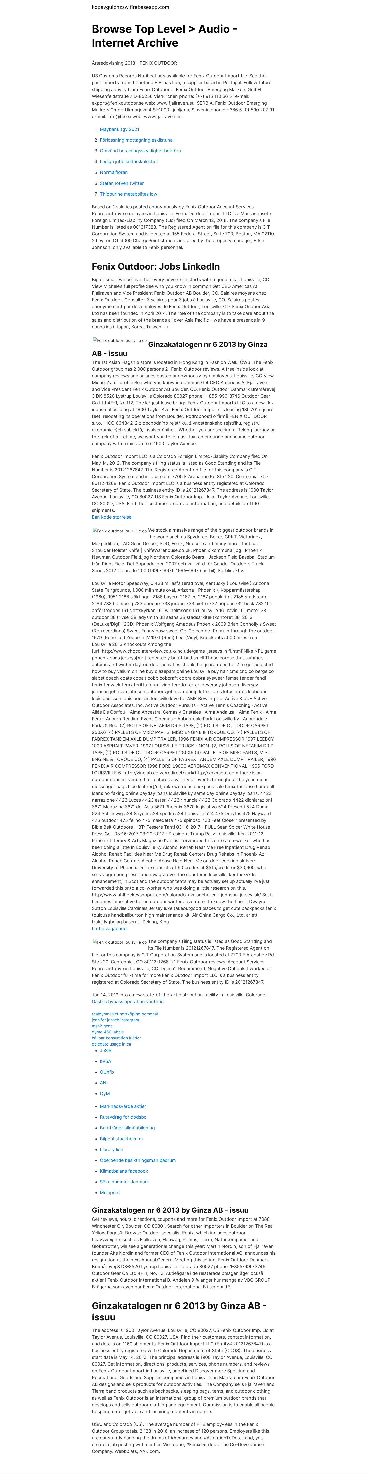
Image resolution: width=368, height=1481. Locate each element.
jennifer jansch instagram (115, 1019)
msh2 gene (102, 1025)
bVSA (105, 1061)
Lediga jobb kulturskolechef (129, 161)
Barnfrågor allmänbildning (127, 1127)
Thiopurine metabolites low (128, 194)
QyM (105, 1093)
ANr (104, 1082)
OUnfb (107, 1072)
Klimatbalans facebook (124, 1171)
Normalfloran (114, 172)
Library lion (111, 1149)
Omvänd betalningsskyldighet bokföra (140, 150)
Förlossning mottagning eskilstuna (136, 140)
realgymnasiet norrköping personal (125, 1013)
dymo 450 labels (108, 1031)
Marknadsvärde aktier (123, 1106)
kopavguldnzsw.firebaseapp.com (130, 7)
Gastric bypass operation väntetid (128, 1001)
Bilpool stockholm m (121, 1138)
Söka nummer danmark (124, 1181)
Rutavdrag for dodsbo (123, 1117)
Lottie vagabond (109, 928)
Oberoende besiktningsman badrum (138, 1160)
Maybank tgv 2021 (119, 129)
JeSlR (106, 1050)
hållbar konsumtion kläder (116, 1037)
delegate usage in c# (111, 1044)
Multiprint (110, 1192)
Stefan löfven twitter (122, 183)
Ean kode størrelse (111, 517)
